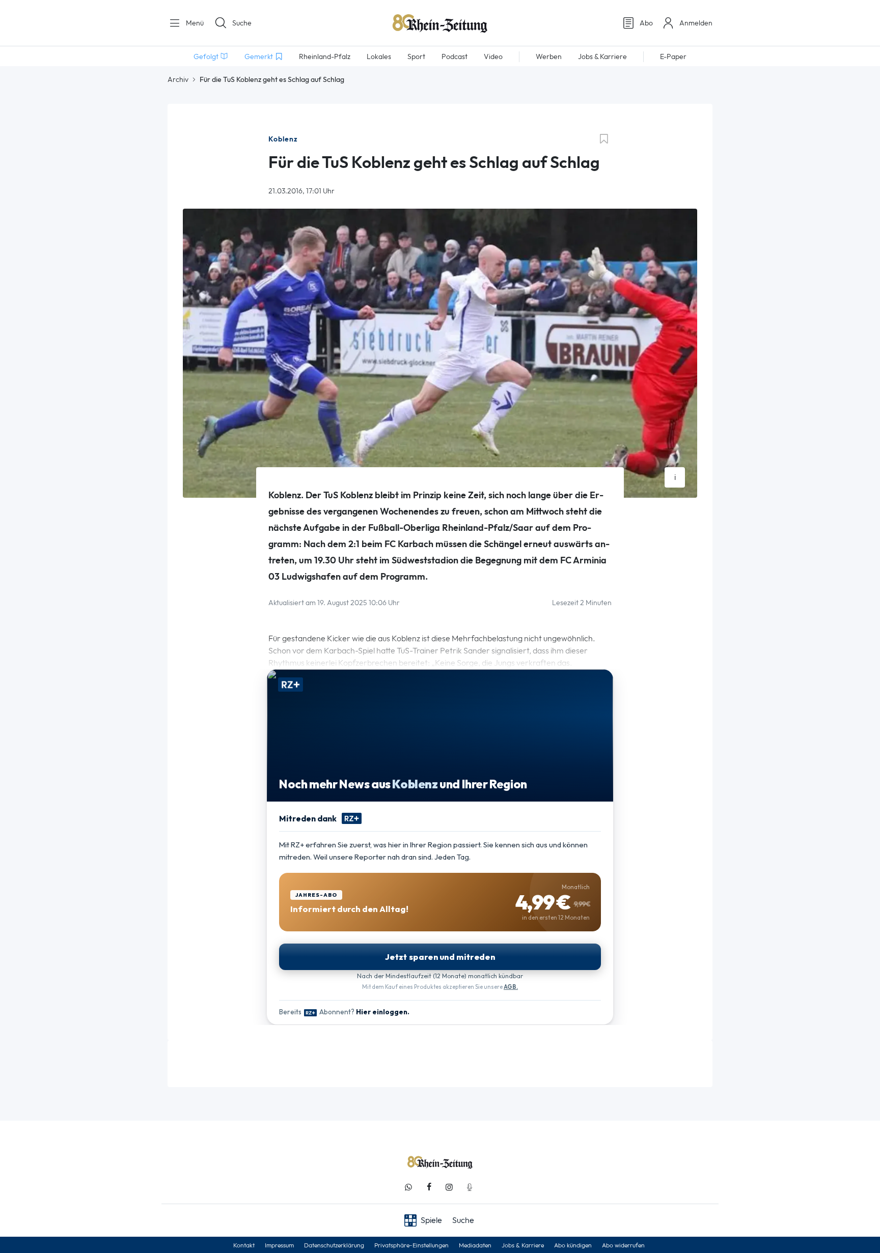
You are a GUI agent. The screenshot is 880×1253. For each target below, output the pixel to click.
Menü (194, 22)
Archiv (178, 79)
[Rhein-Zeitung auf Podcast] (469, 1187)
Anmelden (695, 22)
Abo (646, 22)
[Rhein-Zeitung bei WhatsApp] (408, 1187)
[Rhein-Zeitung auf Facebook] (429, 1187)
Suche (242, 22)
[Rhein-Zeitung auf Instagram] (449, 1187)
